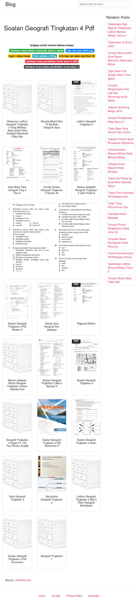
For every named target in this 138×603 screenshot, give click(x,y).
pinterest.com (23, 580)
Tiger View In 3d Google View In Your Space (119, 74)
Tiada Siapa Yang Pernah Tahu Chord (119, 130)
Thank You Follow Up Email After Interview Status (120, 182)
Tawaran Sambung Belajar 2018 (118, 109)
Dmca (42, 595)
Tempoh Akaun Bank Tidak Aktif (120, 280)
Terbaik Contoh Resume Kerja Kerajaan (116, 167)
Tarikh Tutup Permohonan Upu (118, 205)
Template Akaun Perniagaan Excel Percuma (118, 242)
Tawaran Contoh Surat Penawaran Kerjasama (121, 141)
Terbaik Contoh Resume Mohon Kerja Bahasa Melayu (120, 153)
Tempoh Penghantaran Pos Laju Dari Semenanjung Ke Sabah (118, 93)
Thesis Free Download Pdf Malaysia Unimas (121, 255)
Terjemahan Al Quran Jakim (120, 44)
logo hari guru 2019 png (79, 50)
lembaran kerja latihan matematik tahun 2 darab (36, 50)
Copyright (93, 595)
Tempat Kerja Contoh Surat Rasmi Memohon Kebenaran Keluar (120, 58)
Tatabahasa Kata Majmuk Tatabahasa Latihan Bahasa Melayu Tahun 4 (119, 29)
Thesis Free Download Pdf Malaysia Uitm (121, 194)
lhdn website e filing (44, 56)
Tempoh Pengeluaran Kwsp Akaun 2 (120, 119)
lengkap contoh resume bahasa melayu (52, 45)
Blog (10, 4)
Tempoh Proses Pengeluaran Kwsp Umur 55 (118, 228)
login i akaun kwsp (19, 56)
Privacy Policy (74, 595)
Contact (56, 595)
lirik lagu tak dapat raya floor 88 (77, 56)
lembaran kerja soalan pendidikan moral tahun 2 (52, 66)
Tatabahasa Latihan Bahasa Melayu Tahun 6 (120, 267)
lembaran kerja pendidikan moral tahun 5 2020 (52, 61)
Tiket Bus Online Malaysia (117, 215)
